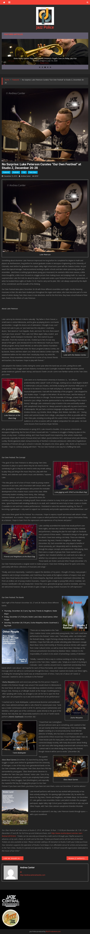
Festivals (16, 172)
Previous (4, 51)
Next (85, 51)
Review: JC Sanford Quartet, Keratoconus (78, 858)
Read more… (45, 63)
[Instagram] (21, 872)
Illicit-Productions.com (53, 931)
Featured (6, 172)
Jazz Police (45, 27)
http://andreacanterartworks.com (32, 875)
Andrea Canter (26, 176)
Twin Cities (32, 172)
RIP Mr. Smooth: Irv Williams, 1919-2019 (14, 858)
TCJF (23, 172)
